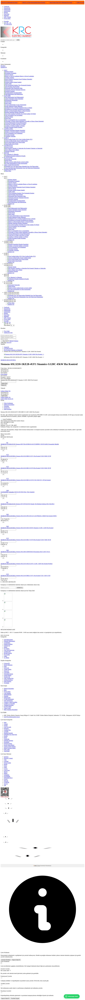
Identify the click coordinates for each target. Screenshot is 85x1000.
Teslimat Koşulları (9, 705)
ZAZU (6, 779)
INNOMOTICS (8, 778)
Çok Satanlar (7, 693)
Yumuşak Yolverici (24, 197)
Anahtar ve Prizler (23, 236)
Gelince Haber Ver (5, 391)
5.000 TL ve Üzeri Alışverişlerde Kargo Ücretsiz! (20, 2)
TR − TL (8, 23)
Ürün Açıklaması (8, 403)
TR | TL (8, 322)
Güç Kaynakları (21, 226)
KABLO (6, 138)
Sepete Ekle (4, 383)
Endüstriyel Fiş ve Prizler (28, 218)
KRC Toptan (7, 17)
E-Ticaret (38, 865)
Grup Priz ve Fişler (24, 235)
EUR (10, 24)
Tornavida (17, 285)
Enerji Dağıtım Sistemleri (28, 187)
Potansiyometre (8, 743)
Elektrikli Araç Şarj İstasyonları (33, 295)
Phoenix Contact (8, 758)
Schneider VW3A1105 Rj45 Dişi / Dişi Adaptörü (21, 492)
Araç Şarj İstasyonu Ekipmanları (34, 297)
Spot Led (6, 671)
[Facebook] (8, 600)
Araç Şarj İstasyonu (9, 650)
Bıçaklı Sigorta (8, 653)
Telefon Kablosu (8, 680)
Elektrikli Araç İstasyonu (10, 734)
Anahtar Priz (7, 651)
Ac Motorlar (18, 277)
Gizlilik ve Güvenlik (9, 703)
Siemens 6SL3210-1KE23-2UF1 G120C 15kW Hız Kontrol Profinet (34, 563)
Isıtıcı (13, 214)
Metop (5, 773)
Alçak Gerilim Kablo (25, 258)
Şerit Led (6, 668)
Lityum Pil (7, 663)
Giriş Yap (3, 342)
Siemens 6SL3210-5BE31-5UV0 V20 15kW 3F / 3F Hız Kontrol (33, 480)
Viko (5, 760)
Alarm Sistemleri (21, 209)
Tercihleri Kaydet (15, 998)
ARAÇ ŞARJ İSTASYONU (11, 165)
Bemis (5, 764)
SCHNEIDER (4, 492)
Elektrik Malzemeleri (9, 641)
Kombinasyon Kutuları (27, 220)
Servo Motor (18, 270)
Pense (13, 286)
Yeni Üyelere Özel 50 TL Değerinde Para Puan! (48, 2)
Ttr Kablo (6, 683)
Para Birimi (7, 325)
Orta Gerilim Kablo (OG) (29, 256)
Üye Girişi (6, 331)
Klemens (6, 728)
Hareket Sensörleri (23, 244)
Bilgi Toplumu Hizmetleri (10, 709)
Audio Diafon (7, 669)
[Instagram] (8, 609)
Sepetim (6, 696)
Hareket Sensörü (8, 733)
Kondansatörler (21, 200)
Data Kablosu (7, 681)
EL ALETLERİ (8, 157)
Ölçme (14, 188)
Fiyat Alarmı (4, 374)
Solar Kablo (18, 261)
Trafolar (15, 185)
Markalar (6, 15)
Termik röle (7, 677)
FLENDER (7, 776)
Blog (5, 690)
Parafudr (15, 199)
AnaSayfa (6, 6)
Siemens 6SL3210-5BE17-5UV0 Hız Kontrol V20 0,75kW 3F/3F (33, 539)
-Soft (35, 865)
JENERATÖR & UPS (10, 169)
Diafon (14, 227)
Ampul (6, 724)
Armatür (15, 249)
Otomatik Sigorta (8, 674)
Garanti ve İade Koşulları (10, 702)
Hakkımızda (7, 9)
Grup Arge (7, 770)
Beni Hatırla (6, 341)
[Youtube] (8, 626)
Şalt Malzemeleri (8, 639)
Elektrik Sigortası (8, 740)
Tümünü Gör (10, 203)
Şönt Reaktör (19, 194)
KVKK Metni (7, 706)
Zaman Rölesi (7, 675)
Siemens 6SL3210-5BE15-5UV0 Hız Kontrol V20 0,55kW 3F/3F (33, 468)
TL (5, 24)
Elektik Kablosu (8, 644)
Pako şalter (7, 749)
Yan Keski (6, 751)
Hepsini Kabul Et (16, 959)
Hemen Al (3, 385)
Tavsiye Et (10, 399)
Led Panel (6, 672)
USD (7, 24)
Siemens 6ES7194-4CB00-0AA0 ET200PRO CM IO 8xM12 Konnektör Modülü (37, 444)
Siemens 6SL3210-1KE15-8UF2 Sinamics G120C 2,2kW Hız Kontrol (34, 528)
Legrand (6, 761)
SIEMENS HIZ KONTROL (8, 360)
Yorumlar (6, 406)
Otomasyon (7, 645)
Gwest (5, 769)
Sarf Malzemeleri (22, 208)
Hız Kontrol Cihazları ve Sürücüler (36, 268)
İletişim (6, 12)
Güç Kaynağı (7, 727)
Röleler (14, 179)
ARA (18, 40)
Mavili (5, 772)
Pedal (13, 212)
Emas (5, 766)
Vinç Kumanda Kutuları (27, 193)
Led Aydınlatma (21, 247)
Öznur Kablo (7, 763)
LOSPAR (6, 782)
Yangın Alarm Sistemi (9, 746)
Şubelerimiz (7, 11)
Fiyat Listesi (7, 18)
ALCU (6, 784)
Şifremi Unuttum (13, 341)
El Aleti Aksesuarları (25, 289)
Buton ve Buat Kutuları (27, 221)
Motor (5, 647)
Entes (5, 767)
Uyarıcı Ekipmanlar (24, 215)
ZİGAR (6, 781)
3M (5, 785)
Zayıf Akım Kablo (23, 259)
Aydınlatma (7, 642)
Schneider (6, 775)
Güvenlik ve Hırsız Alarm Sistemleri (37, 232)
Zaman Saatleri (21, 190)
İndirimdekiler (7, 694)
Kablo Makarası (21, 217)
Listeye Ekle (4, 399)
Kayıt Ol (9, 342)
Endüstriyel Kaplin (24, 279)
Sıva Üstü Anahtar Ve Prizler (31, 224)
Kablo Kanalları (21, 238)
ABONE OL (20, 587)
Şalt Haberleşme (21, 202)
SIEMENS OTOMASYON (8, 444)
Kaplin (6, 736)
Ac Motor (6, 657)
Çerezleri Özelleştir (5, 959)
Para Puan (6, 14)
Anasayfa (6, 347)
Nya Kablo (7, 654)
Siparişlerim (7, 8)
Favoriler (6, 21)
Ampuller (16, 250)
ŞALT (5, 70)
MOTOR (6, 153)
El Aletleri (6, 648)
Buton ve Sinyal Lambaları (30, 184)
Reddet (38, 955)
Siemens (6, 756)
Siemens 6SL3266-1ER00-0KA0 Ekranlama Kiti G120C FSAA (33, 551)
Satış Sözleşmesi (8, 700)
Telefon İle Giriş (8, 332)
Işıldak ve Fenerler (23, 246)
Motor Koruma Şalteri (10, 748)
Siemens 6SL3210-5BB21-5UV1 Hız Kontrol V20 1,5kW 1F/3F (33, 575)
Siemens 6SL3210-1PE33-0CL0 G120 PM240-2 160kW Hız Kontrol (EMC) (36, 516)
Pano (12, 229)
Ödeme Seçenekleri (9, 404)
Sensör (14, 267)
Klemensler (18, 211)
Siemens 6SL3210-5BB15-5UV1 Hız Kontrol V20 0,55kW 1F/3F (33, 456)
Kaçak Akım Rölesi (9, 745)
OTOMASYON (8, 145)
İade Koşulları (7, 409)
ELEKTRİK (7, 95)
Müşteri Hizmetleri (9, 688)
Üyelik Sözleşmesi (9, 699)
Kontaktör (17, 181)
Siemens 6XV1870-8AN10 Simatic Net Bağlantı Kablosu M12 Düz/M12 (35, 504)
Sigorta (14, 182)
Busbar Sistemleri (22, 223)
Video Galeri (7, 708)
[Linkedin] (8, 618)
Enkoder (15, 271)
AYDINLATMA (8, 129)
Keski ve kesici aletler (26, 288)
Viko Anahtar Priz (8, 678)
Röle (5, 722)
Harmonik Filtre (21, 196)
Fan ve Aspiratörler (24, 230)
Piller (12, 303)
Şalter (13, 191)
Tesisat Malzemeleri (24, 233)
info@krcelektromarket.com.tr (12, 717)
